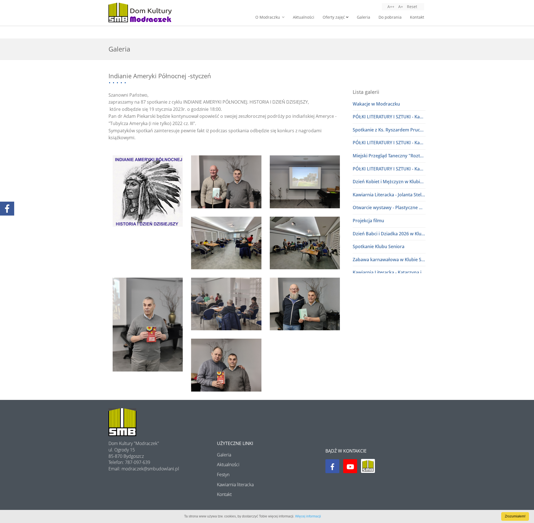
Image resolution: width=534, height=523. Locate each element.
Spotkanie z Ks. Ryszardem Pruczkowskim (389, 130)
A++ (390, 6)
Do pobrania (390, 17)
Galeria (363, 17)
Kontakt (417, 17)
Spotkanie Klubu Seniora (378, 246)
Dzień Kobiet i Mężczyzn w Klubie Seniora (389, 182)
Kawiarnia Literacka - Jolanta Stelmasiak (389, 195)
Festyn (223, 474)
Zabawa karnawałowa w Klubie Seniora (389, 259)
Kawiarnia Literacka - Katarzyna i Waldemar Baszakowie (389, 272)
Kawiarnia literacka (235, 485)
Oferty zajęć (334, 17)
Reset (412, 6)
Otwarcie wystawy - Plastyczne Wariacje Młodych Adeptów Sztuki (389, 207)
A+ (400, 6)
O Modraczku (268, 17)
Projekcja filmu (368, 220)
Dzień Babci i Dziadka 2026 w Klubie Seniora (389, 234)
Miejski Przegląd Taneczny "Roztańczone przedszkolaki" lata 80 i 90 (389, 156)
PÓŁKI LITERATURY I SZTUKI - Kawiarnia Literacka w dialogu (389, 117)
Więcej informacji (308, 516)
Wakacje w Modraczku (376, 104)
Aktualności (303, 17)
